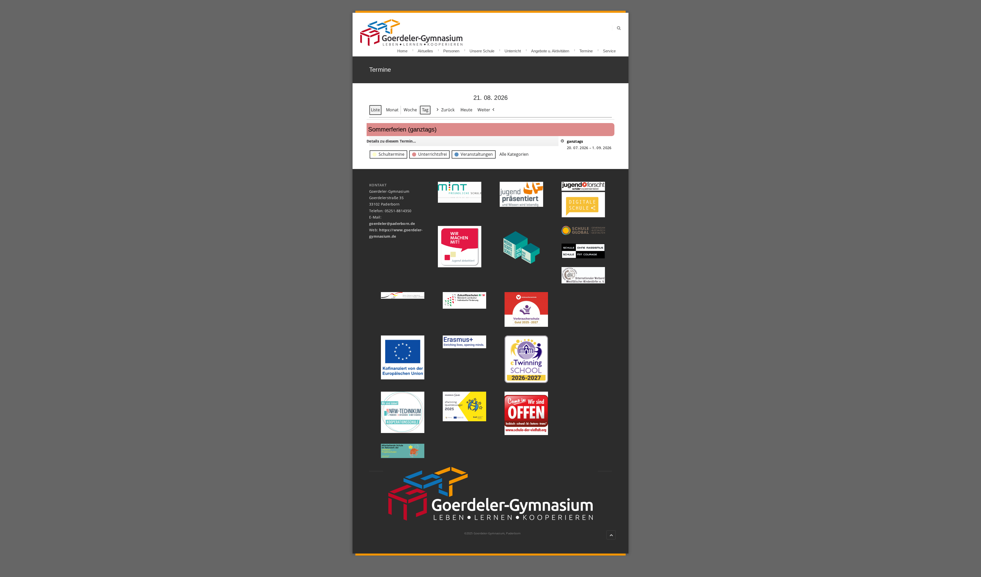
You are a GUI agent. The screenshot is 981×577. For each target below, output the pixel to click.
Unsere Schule (482, 49)
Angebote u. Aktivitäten (550, 49)
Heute (466, 110)
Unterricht (513, 49)
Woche (410, 110)
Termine (586, 49)
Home (402, 49)
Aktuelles (425, 49)
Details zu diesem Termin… (391, 141)
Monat (392, 110)
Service (609, 49)
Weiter (483, 110)
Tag (425, 110)
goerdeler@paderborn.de (392, 223)
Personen (451, 49)
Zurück (447, 110)
